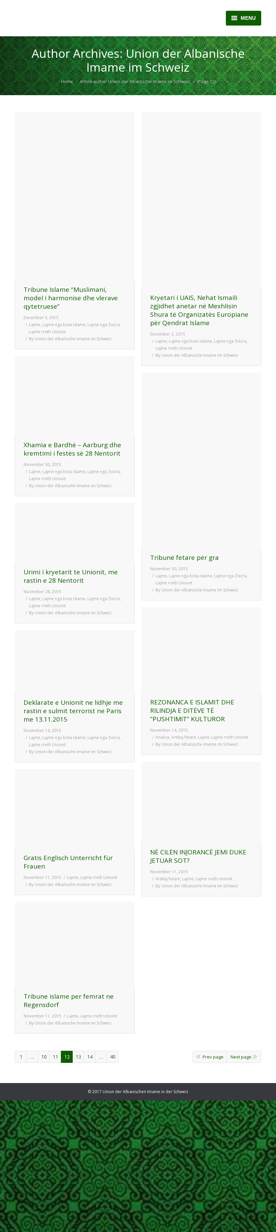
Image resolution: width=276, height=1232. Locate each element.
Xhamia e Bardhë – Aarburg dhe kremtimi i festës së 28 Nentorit (72, 449)
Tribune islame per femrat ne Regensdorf (69, 1000)
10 (44, 1056)
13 (78, 1056)
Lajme (34, 325)
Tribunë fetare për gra (184, 557)
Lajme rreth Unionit (47, 332)
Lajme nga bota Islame (63, 325)
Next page (241, 1057)
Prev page (213, 1057)
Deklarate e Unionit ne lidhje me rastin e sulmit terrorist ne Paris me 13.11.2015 (73, 711)
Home (67, 81)
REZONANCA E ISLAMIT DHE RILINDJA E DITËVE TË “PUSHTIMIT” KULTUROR (192, 710)
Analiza (162, 737)
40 (112, 1056)
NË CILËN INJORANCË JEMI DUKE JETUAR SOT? (198, 856)
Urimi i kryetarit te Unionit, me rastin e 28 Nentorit (71, 576)
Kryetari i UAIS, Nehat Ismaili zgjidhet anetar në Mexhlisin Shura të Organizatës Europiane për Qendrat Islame (199, 310)
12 (67, 1056)
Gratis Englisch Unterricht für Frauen (68, 862)
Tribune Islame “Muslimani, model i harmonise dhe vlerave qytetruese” (71, 298)
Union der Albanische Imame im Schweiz (166, 60)
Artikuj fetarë (183, 737)
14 (90, 1056)
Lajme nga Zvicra (104, 325)
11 (55, 1056)
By (70, 339)
